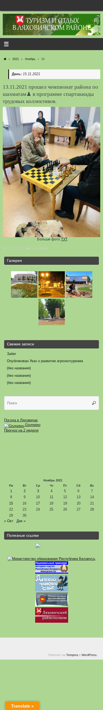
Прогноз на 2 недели (21, 430)
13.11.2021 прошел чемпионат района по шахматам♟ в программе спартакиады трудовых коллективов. (50, 94)
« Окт (8, 521)
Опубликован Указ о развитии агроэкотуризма (45, 361)
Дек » (21, 521)
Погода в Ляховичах (21, 420)
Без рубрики (39, 248)
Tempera (72, 655)
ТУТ (64, 239)
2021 (15, 59)
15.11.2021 (15, 248)
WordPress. (90, 655)
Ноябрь (30, 59)
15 (11, 503)
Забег (11, 354)
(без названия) (19, 368)
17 (38, 503)
